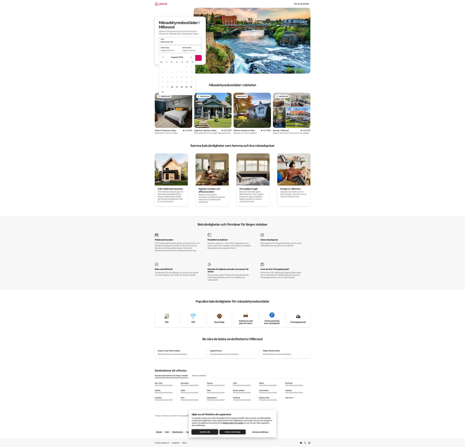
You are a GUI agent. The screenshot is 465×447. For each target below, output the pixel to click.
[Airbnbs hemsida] (161, 4)
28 (182, 87)
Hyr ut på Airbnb (301, 4)
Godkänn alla (205, 432)
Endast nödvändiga (232, 432)
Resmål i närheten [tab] (199, 376)
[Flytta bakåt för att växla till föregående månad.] (163, 57)
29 (186, 87)
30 (191, 87)
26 (172, 87)
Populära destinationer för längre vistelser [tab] (171, 376)
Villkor (184, 443)
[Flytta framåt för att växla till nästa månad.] (191, 57)
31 (163, 92)
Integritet (175, 443)
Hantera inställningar (260, 432)
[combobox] (180, 41)
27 (177, 87)
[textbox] (169, 50)
